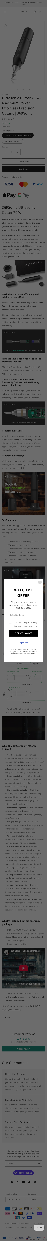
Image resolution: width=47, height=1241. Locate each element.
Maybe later (23, 642)
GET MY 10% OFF (23, 633)
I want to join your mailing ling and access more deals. (25, 624)
